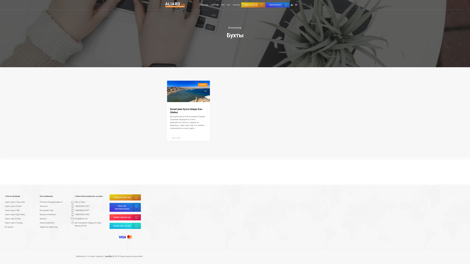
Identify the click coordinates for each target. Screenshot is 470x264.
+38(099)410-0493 (82, 214)
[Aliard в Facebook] (124, 233)
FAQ (223, 5)
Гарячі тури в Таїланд (14, 223)
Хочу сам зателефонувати (122, 207)
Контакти (236, 5)
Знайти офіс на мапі (122, 226)
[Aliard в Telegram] (120, 233)
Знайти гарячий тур (122, 217)
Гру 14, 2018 (176, 138)
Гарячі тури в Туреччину (15, 202)
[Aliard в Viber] (127, 233)
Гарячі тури (215, 5)
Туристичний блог (47, 223)
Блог (228, 5)
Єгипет (203, 85)
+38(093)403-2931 (82, 206)
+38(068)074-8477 (82, 210)
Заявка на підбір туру (49, 227)
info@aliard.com (81, 219)
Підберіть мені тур (250, 5)
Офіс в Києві (80, 202)
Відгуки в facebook (48, 214)
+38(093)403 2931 (275, 5)
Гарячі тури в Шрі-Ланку (15, 214)
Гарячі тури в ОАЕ (12, 210)
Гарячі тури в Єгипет (13, 206)
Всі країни (9, 227)
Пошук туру (204, 5)
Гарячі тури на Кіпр (13, 219)
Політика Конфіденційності (51, 202)
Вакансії (43, 219)
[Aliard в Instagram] (130, 233)
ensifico (108, 256)
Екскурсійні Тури (46, 210)
